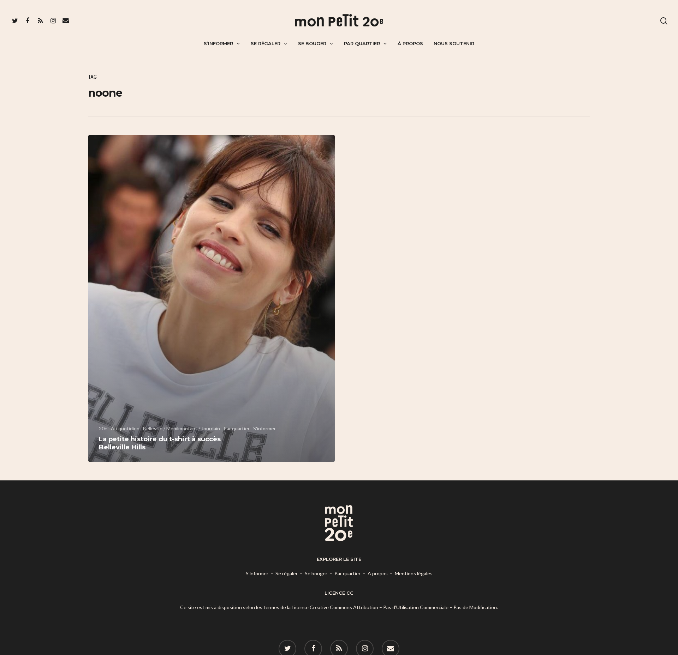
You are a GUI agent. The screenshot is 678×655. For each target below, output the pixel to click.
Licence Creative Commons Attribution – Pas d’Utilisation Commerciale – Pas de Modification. (395, 607)
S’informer (218, 43)
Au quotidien (125, 428)
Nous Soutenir (454, 43)
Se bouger (312, 43)
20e (103, 428)
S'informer (264, 428)
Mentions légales (414, 573)
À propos (410, 43)
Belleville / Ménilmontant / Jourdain (181, 428)
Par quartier (362, 43)
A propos (378, 573)
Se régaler (265, 43)
